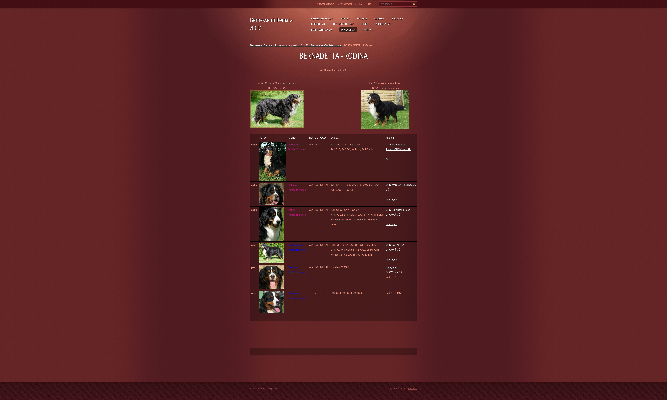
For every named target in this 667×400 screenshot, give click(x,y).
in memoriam (348, 29)
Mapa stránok (345, 4)
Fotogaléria (318, 24)
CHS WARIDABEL (395, 185)
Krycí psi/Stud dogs (343, 24)
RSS (359, 4)
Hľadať (413, 4)
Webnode (412, 388)
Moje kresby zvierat (322, 29)
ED (316, 137)
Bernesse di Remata (322, 18)
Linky (365, 24)
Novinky (345, 18)
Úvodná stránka (326, 4)
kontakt (390, 137)
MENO (292, 137)
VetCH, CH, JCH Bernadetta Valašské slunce (317, 45)
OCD (323, 137)
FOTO (262, 137)
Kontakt (368, 29)
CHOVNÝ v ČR (394, 272)
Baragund (391, 267)
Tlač (369, 4)
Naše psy (362, 18)
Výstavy (335, 137)
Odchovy (379, 18)
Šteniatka (397, 18)
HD (311, 137)
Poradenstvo (383, 24)
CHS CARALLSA (395, 245)
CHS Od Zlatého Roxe (398, 209)
